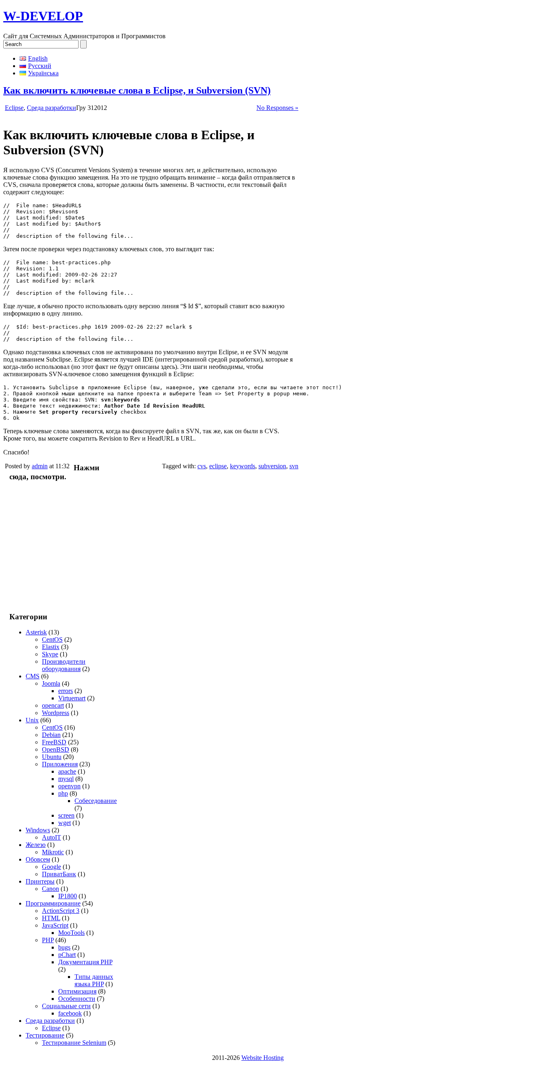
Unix (32, 720)
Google (51, 866)
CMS (32, 676)
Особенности (76, 998)
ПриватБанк (59, 874)
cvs (201, 466)
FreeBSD (54, 742)
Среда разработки (51, 107)
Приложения (60, 764)
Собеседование (95, 800)
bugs (64, 947)
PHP (48, 940)
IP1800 (67, 896)
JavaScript (55, 925)
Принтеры (40, 881)
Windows (38, 830)
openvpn (69, 786)
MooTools (71, 932)
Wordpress (55, 712)
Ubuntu (51, 756)
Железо (36, 844)
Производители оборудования (63, 665)
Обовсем (38, 859)
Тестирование (45, 1035)
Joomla (51, 683)
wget (64, 822)
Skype (50, 654)
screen (66, 815)
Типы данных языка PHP (93, 980)
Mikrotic (53, 852)
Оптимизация (77, 991)
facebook (70, 1013)
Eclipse (14, 107)
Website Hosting (262, 1057)
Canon (50, 888)
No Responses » (277, 107)
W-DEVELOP (43, 16)
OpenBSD (55, 749)
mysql (66, 778)
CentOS (52, 639)
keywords (242, 466)
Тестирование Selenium (74, 1042)
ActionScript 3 (60, 910)
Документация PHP (85, 962)
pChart (67, 954)
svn (293, 466)
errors (65, 690)
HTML (51, 918)
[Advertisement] (58, 546)
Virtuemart (71, 698)
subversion (272, 466)
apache (67, 771)
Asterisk (36, 632)
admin (40, 466)
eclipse (218, 466)
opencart (53, 705)
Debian (51, 734)
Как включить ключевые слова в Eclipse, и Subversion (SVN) (137, 90)
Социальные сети (66, 1005)
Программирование (53, 903)
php (63, 793)
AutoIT (51, 837)
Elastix (50, 646)
